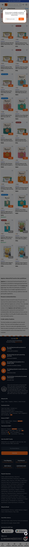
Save (21, 19)
